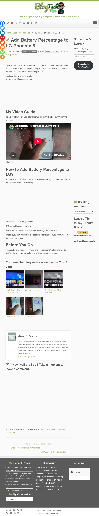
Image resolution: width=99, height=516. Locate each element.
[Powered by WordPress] (60, 510)
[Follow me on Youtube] (29, 23)
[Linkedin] (2, 32)
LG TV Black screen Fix (33, 290)
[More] (2, 57)
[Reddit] (2, 42)
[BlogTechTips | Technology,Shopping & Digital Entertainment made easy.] (49, 8)
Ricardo (14, 55)
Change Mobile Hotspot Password (24, 447)
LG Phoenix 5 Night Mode (15, 317)
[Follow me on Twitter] (9, 23)
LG (53, 51)
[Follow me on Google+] (17, 23)
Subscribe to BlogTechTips (83, 65)
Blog (15, 32)
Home (8, 32)
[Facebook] (2, 23)
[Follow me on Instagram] (20, 23)
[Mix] (2, 47)
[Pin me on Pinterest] (33, 23)
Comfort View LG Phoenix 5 (34, 318)
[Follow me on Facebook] (13, 23)
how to (48, 51)
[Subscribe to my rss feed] (7, 510)
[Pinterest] (2, 37)
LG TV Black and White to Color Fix (52, 291)
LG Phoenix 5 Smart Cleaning (54, 451)
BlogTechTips (47, 510)
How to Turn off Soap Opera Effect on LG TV (14, 291)
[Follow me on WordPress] (24, 23)
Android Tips (24, 32)
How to (34, 51)
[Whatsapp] (2, 52)
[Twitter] (2, 28)
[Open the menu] (95, 22)
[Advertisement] (53, 91)
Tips (57, 51)
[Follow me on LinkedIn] (37, 23)
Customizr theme (55, 513)
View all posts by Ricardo (27, 356)
